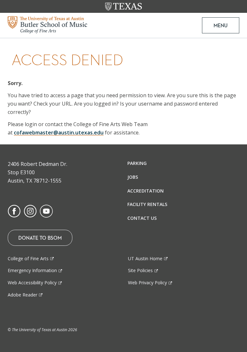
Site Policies (140, 270)
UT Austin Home (145, 258)
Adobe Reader (22, 295)
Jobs (132, 177)
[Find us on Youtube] (46, 210)
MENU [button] (221, 25)
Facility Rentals (147, 204)
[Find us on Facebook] (14, 210)
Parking (137, 163)
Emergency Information (32, 270)
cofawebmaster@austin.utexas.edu (59, 132)
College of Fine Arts (28, 258)
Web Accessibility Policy (32, 282)
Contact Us (142, 218)
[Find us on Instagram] (30, 210)
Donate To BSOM (40, 238)
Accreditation (145, 191)
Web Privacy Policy (147, 282)
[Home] (47, 24)
